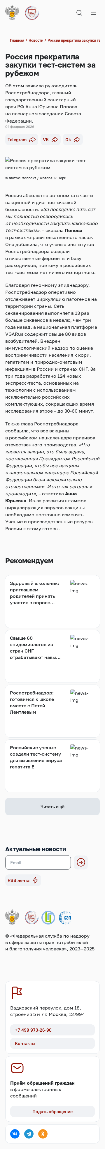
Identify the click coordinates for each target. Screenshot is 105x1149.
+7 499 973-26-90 (33, 1030)
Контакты (25, 1043)
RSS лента (18, 880)
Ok (68, 139)
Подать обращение (52, 1111)
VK (46, 139)
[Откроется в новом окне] (15, 1134)
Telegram (17, 139)
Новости (36, 40)
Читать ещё (52, 806)
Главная (17, 40)
